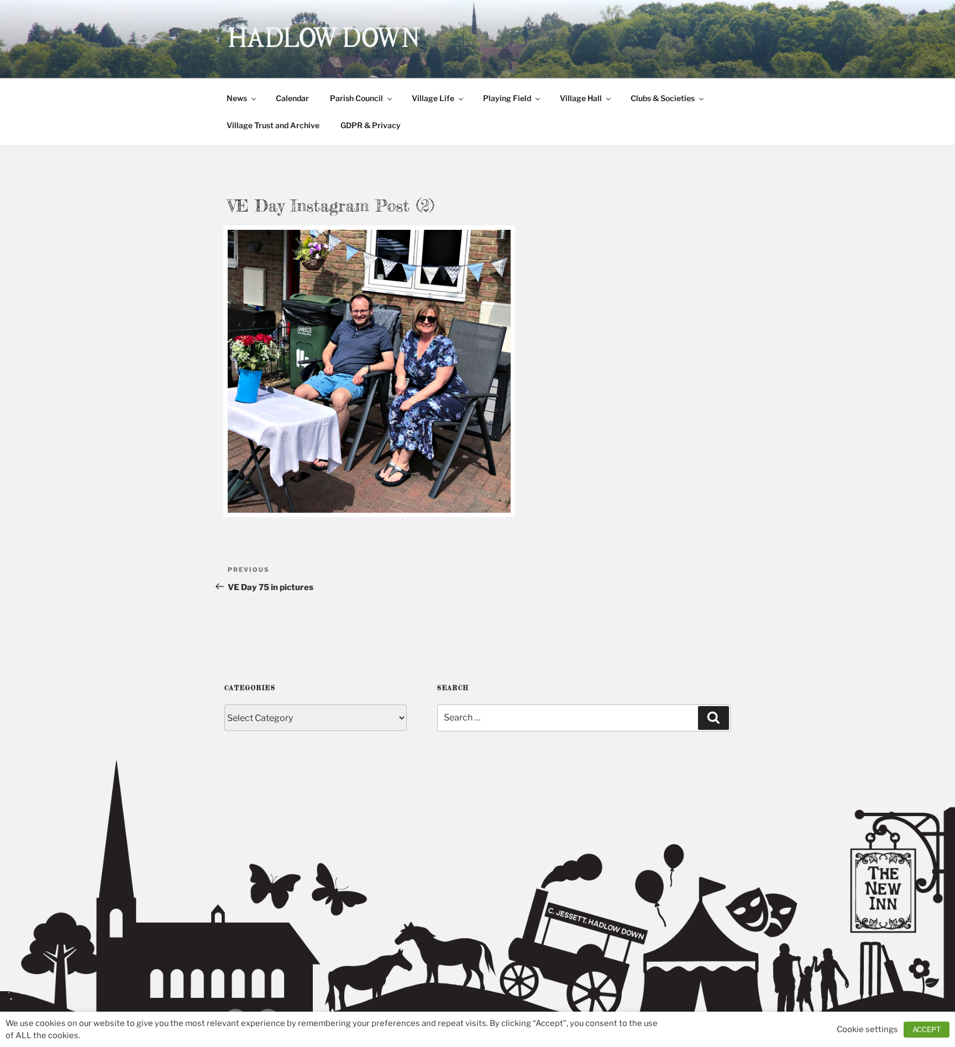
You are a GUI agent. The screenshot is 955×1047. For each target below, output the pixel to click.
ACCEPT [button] (926, 1029)
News (237, 98)
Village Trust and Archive (273, 125)
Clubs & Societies (663, 98)
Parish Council (356, 98)
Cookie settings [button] (867, 1029)
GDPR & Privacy (370, 125)
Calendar (292, 98)
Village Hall (581, 98)
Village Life (433, 98)
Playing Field (507, 98)
